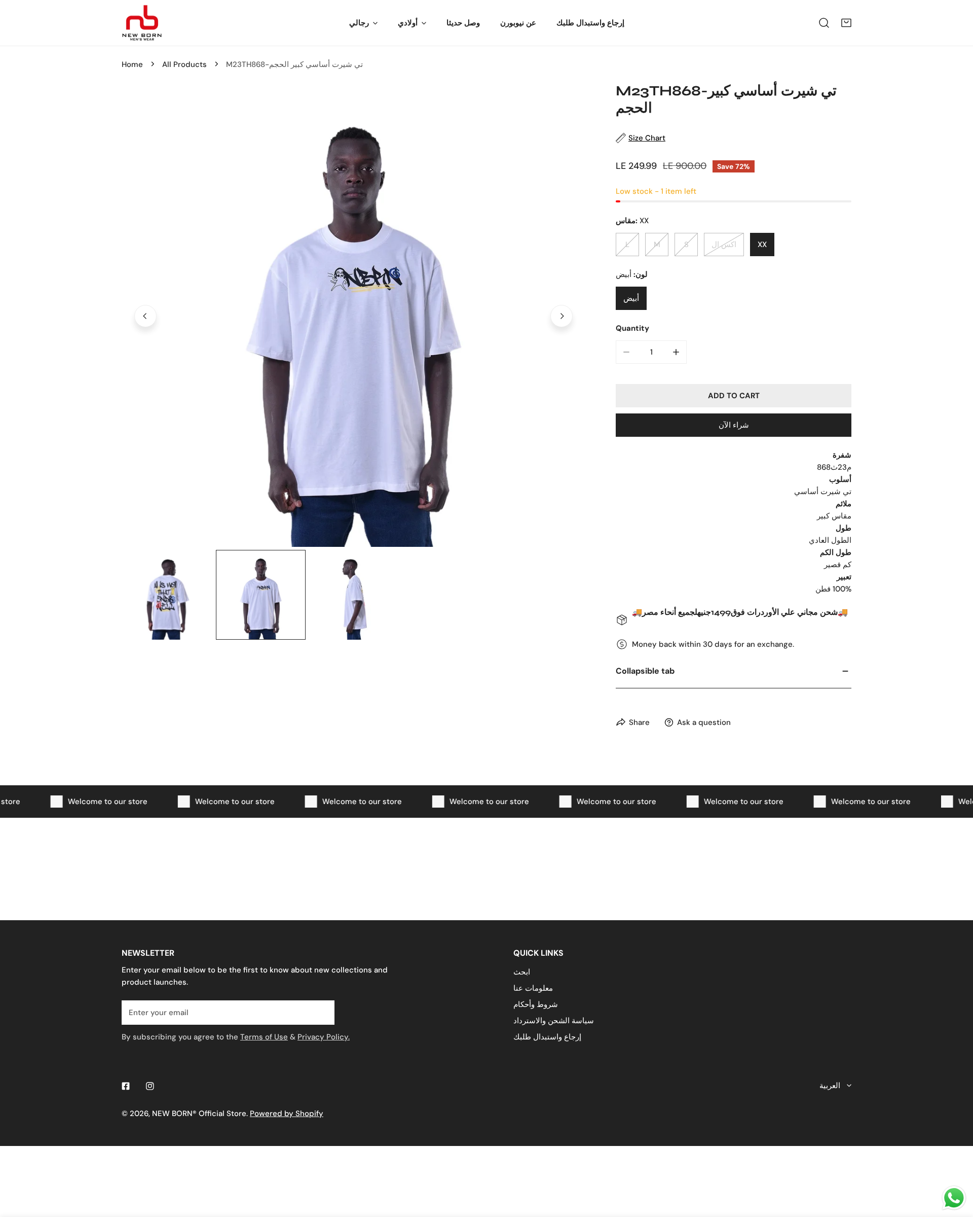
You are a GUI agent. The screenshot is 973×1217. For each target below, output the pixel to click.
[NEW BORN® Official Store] (142, 23)
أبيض (631, 298)
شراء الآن (734, 425)
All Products (184, 64)
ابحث (521, 972)
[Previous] (145, 316)
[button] (846, 23)
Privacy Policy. (323, 1037)
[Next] (561, 316)
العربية (829, 1086)
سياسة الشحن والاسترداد (553, 1021)
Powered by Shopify (286, 1113)
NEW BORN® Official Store (199, 1113)
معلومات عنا (533, 988)
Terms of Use (264, 1037)
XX (762, 244)
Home (132, 64)
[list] (353, 315)
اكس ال (724, 244)
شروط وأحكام (535, 1004)
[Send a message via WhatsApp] (954, 1198)
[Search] (824, 23)
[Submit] (321, 1012)
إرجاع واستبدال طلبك (547, 1037)
